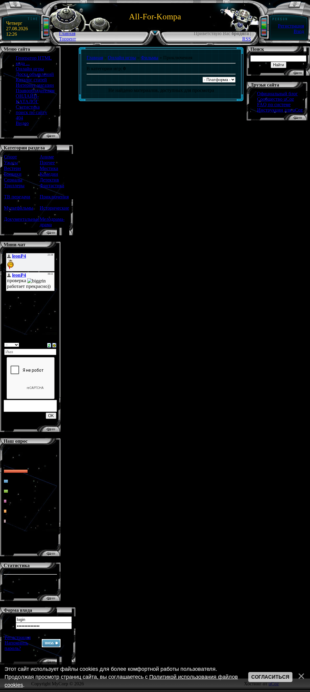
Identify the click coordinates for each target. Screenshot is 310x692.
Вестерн (12, 168)
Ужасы (11, 162)
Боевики (12, 174)
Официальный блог (277, 93)
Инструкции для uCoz (280, 110)
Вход (299, 31)
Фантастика (52, 185)
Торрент (67, 38)
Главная (67, 33)
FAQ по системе (274, 104)
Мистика (49, 168)
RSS (246, 38)
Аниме (47, 156)
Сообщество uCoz (275, 99)
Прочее (47, 162)
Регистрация (291, 25)
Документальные (21, 219)
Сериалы (13, 179)
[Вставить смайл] (54, 344)
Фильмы (149, 57)
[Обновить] (49, 344)
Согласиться (270, 677)
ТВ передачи (17, 196)
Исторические (54, 208)
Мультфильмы (18, 208)
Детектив (49, 179)
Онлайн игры (122, 57)
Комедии (49, 174)
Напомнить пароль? (16, 645)
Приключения (54, 196)
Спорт (10, 156)
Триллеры (14, 185)
